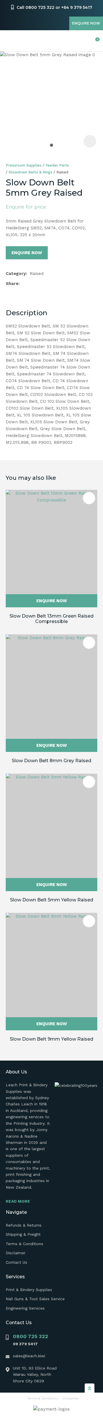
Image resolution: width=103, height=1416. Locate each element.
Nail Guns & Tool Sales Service (35, 1298)
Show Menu (9, 41)
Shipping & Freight (23, 1234)
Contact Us (16, 1262)
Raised (62, 172)
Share (12, 283)
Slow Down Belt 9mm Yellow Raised (51, 1039)
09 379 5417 (25, 1344)
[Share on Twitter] (31, 283)
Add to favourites (89, 498)
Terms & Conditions (24, 1243)
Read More (18, 1201)
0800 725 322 (30, 1336)
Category (16, 273)
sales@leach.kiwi (29, 1356)
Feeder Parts (57, 165)
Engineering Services (25, 1308)
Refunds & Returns (23, 1225)
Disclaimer (15, 1253)
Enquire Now (86, 23)
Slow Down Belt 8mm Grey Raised (51, 760)
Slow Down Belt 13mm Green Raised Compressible (51, 618)
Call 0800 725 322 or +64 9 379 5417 (54, 7)
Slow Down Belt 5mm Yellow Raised (51, 900)
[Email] (40, 283)
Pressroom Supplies (23, 165)
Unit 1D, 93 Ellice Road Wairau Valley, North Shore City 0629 (35, 1374)
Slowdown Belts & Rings (30, 172)
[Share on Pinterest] (49, 283)
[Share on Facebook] (23, 284)
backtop (89, 1388)
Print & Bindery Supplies (29, 1289)
